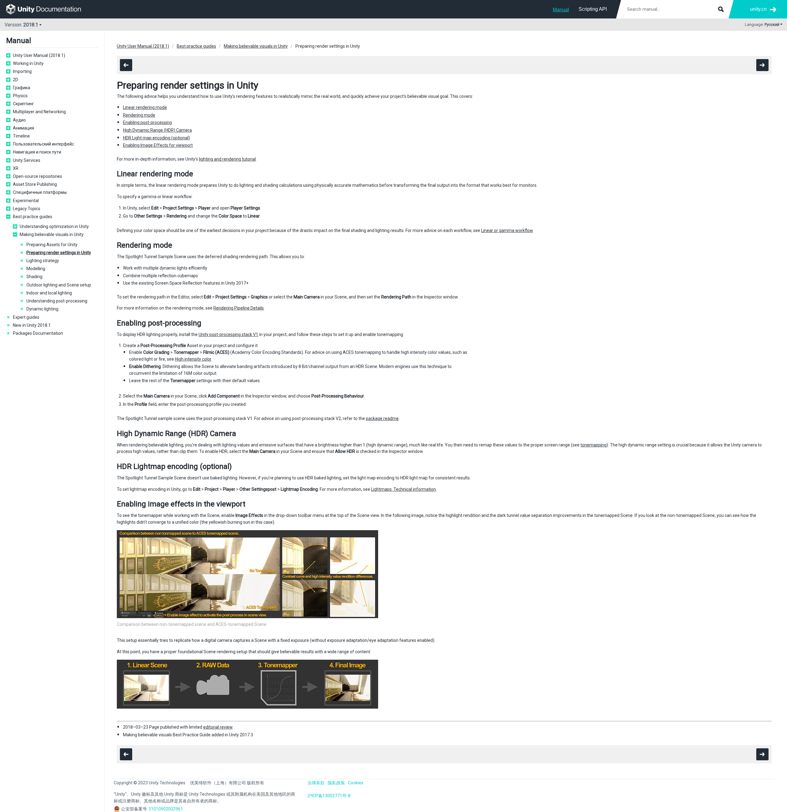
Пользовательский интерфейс (43, 144)
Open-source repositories (37, 176)
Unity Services (26, 160)
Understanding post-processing (56, 300)
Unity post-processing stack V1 (228, 334)
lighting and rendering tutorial (227, 159)
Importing (22, 71)
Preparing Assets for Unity (51, 244)
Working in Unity (28, 63)
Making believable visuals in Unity (52, 234)
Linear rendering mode (145, 107)
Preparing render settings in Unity (58, 252)
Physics (20, 95)
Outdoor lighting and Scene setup (58, 284)
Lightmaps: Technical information (403, 489)
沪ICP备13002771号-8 (328, 795)
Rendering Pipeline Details (238, 308)
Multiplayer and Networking (39, 111)
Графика (21, 87)
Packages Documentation (38, 333)
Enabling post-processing (147, 122)
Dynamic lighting (42, 308)
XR (15, 168)
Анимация (23, 128)
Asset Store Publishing (35, 184)
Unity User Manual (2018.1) (39, 55)
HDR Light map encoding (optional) (156, 137)
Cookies (355, 782)
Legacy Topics (26, 208)
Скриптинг (23, 103)
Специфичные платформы (40, 192)
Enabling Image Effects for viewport (158, 145)
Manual (561, 9)
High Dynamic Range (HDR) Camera (157, 130)
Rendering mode (139, 115)
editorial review (218, 727)
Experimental (26, 200)
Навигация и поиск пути (37, 152)
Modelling (35, 268)
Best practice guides (32, 216)
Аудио (19, 120)
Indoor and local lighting (49, 292)
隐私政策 (336, 782)
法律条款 (316, 782)
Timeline (21, 136)
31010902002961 (165, 808)
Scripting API (593, 9)
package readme (382, 418)
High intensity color (193, 359)
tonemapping (593, 444)
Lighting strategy (42, 260)
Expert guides (26, 317)
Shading (34, 276)
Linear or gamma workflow (507, 230)
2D (15, 79)
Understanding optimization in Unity (54, 226)
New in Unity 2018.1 (32, 325)
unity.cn (758, 9)
